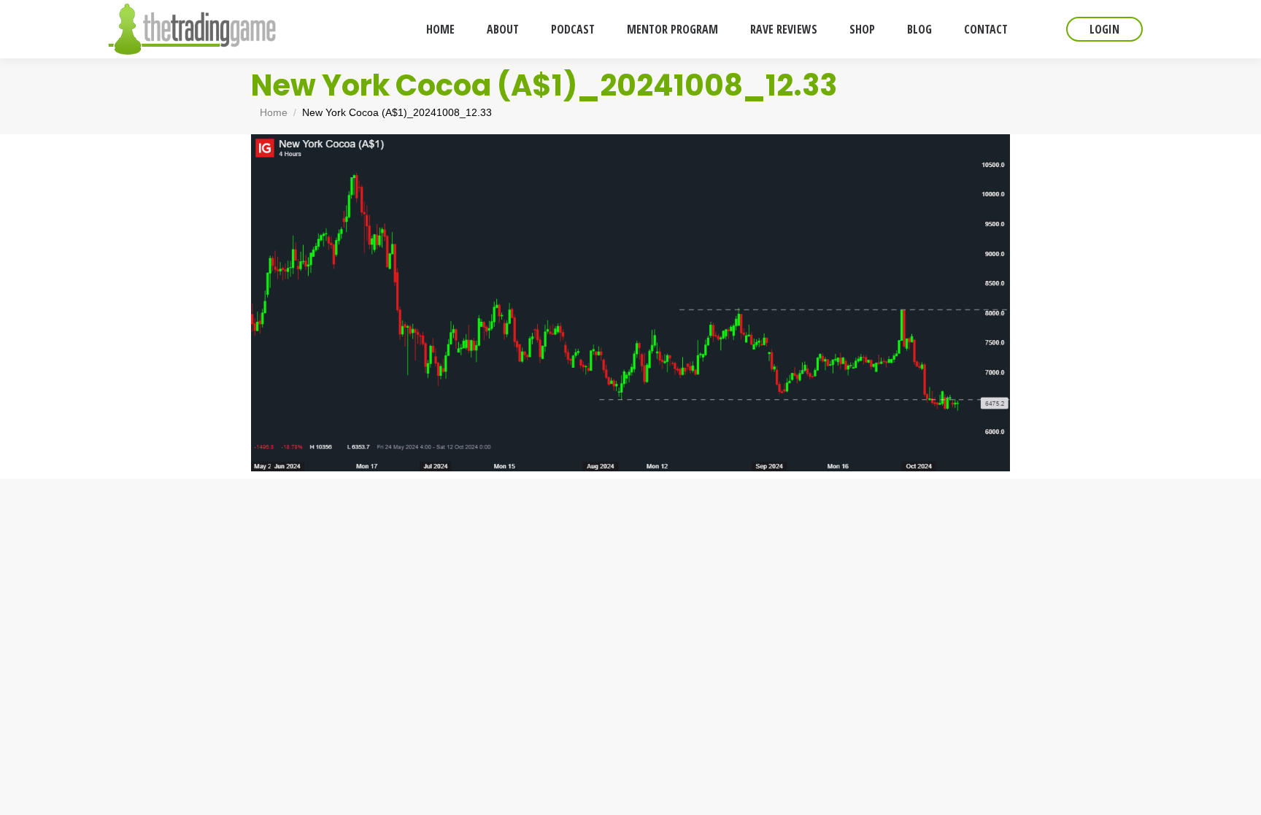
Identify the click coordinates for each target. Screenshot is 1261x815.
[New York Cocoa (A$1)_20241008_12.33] (630, 302)
